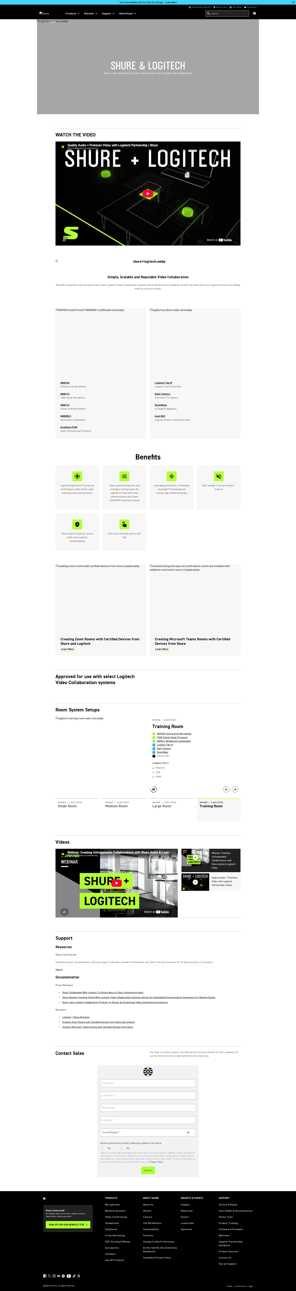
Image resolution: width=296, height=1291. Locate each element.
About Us (148, 1204)
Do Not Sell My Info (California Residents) (160, 1249)
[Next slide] (235, 789)
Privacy (229, 1286)
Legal (251, 1286)
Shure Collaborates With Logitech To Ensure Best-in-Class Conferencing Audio (102, 992)
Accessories (112, 1247)
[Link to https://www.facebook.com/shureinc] (44, 1275)
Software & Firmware (231, 1229)
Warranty (224, 1235)
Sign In (59, 969)
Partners (148, 1235)
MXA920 (64, 382)
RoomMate (162, 752)
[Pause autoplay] (153, 789)
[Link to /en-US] (49, 13)
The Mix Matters (152, 1223)
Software (110, 1254)
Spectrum (186, 1229)
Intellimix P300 (68, 427)
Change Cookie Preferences (158, 1241)
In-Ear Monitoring (115, 1235)
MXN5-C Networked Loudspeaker (174, 741)
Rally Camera (164, 748)
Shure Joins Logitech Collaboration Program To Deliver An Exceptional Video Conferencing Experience (115, 1002)
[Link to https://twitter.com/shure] (49, 1275)
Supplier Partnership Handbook (235, 1243)
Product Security (228, 1251)
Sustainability (151, 1229)
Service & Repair (228, 1204)
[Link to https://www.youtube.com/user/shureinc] (69, 1276)
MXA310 (64, 394)
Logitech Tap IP (165, 744)
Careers (147, 1217)
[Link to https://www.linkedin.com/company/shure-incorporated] (58, 1275)
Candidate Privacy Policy (157, 1257)
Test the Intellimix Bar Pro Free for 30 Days (148, 2)
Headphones (112, 1223)
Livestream (187, 1223)
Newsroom (187, 1210)
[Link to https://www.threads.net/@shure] (78, 1275)
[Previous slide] (226, 789)
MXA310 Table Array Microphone (173, 737)
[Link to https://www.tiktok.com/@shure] (74, 1275)
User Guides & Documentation (236, 1210)
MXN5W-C (65, 416)
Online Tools (226, 1217)
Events (185, 1217)
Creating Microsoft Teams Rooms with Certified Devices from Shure (97, 1027)
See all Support (227, 1263)
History (147, 1210)
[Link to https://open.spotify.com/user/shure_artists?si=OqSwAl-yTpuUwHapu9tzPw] (63, 1276)
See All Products (114, 1260)
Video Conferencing (116, 1217)
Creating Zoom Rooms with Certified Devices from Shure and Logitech (98, 1022)
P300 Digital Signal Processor (172, 733)
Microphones (112, 1204)
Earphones (111, 1229)
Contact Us (225, 1257)
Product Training (228, 1223)
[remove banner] (293, 2)
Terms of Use (240, 1286)
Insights (185, 1204)
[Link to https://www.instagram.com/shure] (54, 1275)
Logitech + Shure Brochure (76, 1017)
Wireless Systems (115, 1210)
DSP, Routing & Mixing (117, 1241)
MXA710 (64, 405)
